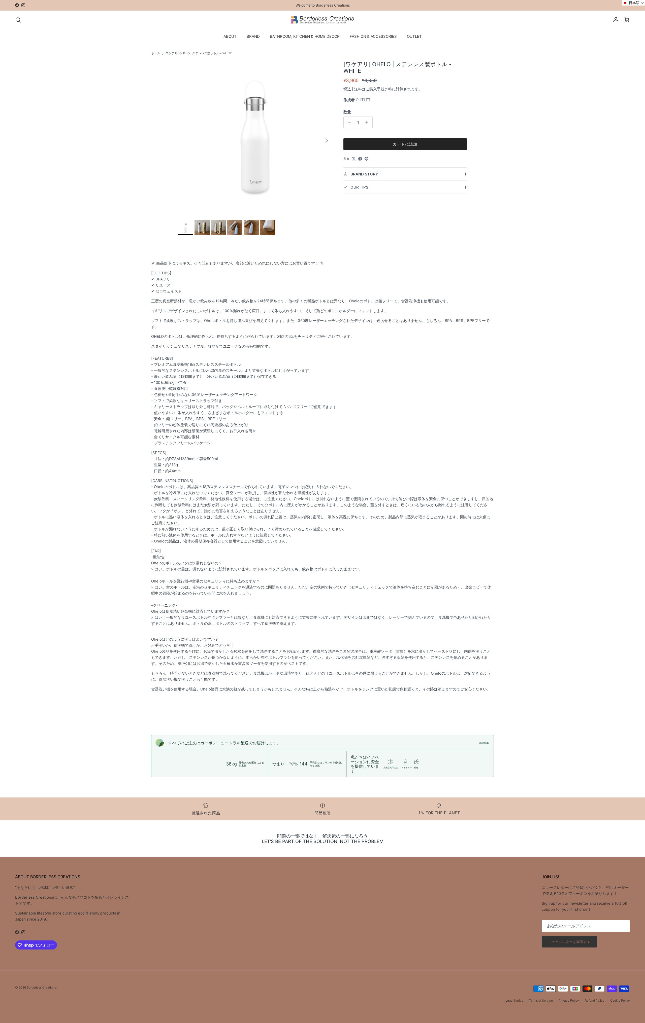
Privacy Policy (569, 1000)
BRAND (253, 36)
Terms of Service (541, 1000)
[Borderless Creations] (322, 20)
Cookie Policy (620, 1000)
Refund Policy (594, 1000)
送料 (358, 89)
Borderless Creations (41, 987)
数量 (347, 111)
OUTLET (414, 36)
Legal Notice (514, 1000)
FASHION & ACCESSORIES (373, 36)
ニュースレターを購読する (569, 942)
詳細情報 (484, 742)
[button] (633, 3)
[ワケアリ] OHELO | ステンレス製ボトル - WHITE (198, 53)
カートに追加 (405, 144)
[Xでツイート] (354, 159)
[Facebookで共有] (360, 159)
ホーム (155, 53)
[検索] (18, 20)
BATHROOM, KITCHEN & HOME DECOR (305, 36)
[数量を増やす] (368, 122)
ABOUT (230, 36)
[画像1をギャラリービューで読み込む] (255, 138)
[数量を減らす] (348, 122)
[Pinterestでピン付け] (366, 159)
